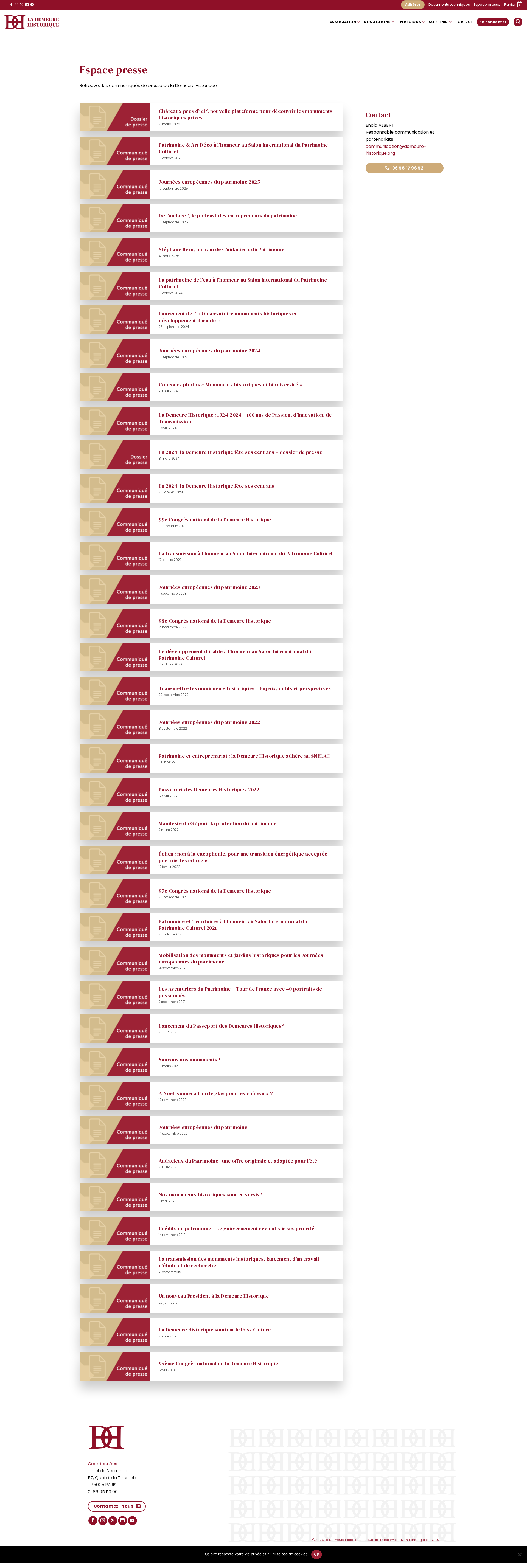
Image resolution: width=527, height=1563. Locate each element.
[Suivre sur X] (21, 5)
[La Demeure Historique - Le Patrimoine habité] (31, 22)
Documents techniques (449, 4)
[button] (513, 5)
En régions (409, 21)
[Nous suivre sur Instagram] (16, 5)
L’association (341, 21)
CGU (435, 1539)
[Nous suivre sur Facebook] (11, 5)
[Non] (519, 1556)
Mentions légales (415, 1539)
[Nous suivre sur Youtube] (32, 5)
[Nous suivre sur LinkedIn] (27, 5)
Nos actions (377, 21)
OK (316, 1554)
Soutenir (438, 21)
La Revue (463, 21)
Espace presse (487, 4)
